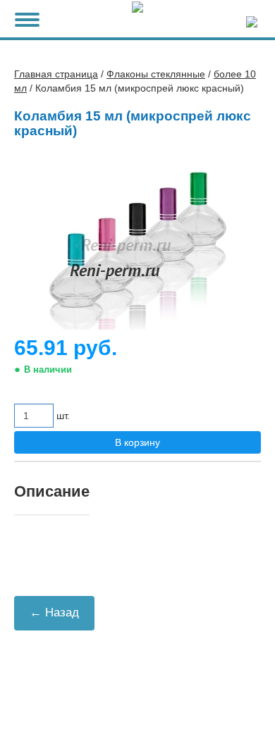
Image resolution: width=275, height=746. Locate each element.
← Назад (54, 612)
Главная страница (56, 74)
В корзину (137, 442)
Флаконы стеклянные (155, 74)
